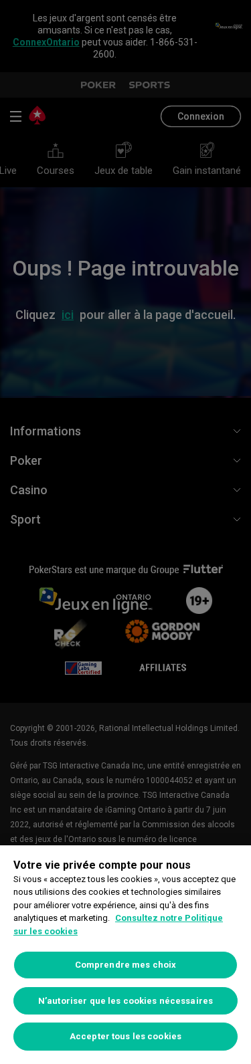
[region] (125, 954)
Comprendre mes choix (126, 965)
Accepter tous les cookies (125, 1036)
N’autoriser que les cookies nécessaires (125, 1001)
